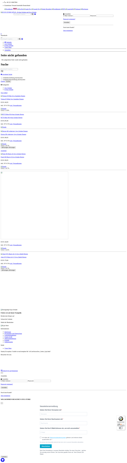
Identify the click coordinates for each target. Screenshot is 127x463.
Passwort (93, 16)
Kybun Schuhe (8, 45)
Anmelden (7, 50)
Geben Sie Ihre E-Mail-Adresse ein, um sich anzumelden (59, 428)
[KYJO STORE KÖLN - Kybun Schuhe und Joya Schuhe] (18, 12)
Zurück (3, 81)
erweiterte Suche (7, 74)
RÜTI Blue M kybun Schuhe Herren (11, 117)
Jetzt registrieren (68, 30)
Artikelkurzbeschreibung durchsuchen (14, 79)
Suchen (8, 81)
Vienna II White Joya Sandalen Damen (12, 99)
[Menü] (124, 416)
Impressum (7, 332)
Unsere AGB (8, 337)
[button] (3, 108)
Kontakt (6, 340)
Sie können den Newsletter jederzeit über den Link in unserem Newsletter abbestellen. (62, 442)
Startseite (9, 42)
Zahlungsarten (8, 342)
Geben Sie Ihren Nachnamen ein (51, 419)
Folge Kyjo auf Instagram (10, 371)
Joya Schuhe (8, 44)
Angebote (4, 151)
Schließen (4, 456)
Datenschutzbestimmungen (58, 437)
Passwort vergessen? (69, 19)
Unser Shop (7, 47)
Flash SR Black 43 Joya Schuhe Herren (12, 157)
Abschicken (46, 446)
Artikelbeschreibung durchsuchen (13, 78)
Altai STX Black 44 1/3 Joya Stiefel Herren (13, 257)
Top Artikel (4, 93)
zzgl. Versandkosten (16, 105)
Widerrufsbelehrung (10, 338)
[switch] (121, 428)
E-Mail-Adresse (68, 16)
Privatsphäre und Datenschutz (13, 333)
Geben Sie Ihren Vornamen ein (50, 410)
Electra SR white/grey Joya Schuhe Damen (13, 134)
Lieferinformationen (10, 335)
